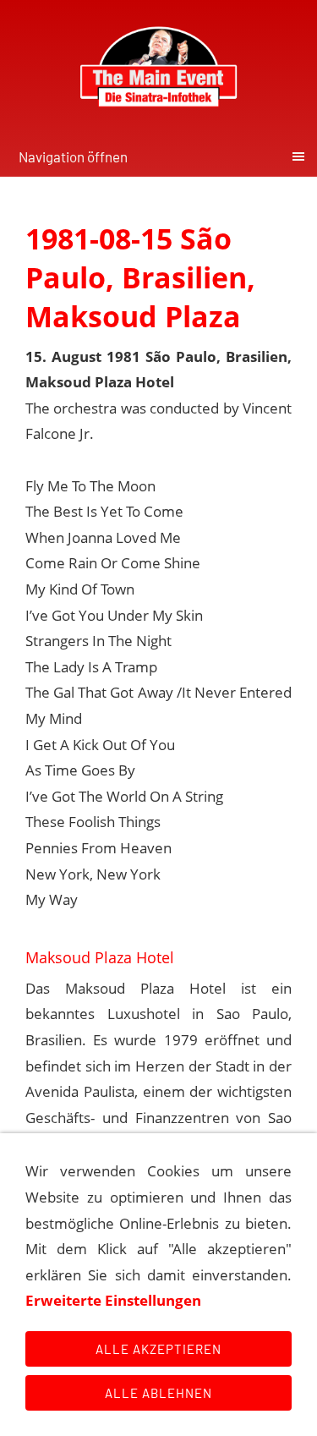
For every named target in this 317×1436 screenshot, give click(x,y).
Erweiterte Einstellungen (113, 1300)
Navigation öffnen (73, 156)
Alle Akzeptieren (158, 1349)
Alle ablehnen (158, 1392)
